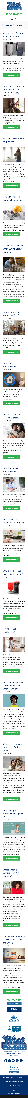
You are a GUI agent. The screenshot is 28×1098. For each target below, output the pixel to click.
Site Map (14, 1090)
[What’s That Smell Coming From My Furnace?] (14, 887)
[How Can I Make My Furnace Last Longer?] (14, 212)
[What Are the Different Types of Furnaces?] (14, 49)
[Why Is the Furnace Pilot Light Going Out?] (14, 587)
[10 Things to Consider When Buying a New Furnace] (14, 264)
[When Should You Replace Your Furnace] (14, 535)
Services (5, 1077)
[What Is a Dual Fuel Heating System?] (14, 430)
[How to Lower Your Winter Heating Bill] (14, 328)
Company (15, 1081)
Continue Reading (13, 75)
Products (14, 1077)
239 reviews (16, 1069)
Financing (7, 1081)
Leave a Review (14, 1072)
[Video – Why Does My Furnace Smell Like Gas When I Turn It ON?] (14, 700)
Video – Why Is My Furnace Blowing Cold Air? (13, 813)
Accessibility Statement (14, 1093)
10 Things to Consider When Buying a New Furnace (13, 248)
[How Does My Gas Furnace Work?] (14, 379)
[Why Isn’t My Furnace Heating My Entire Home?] (14, 763)
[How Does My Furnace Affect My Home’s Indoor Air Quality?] (14, 105)
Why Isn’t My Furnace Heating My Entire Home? (13, 747)
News (22, 1081)
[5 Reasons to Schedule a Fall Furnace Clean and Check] (14, 955)
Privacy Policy (14, 1088)
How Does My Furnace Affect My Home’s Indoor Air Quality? (13, 89)
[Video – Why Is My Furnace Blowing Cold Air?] (14, 828)
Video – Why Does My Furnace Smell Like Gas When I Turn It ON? (14, 685)
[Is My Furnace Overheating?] (14, 644)
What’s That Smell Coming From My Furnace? (11, 872)
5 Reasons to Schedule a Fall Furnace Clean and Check (14, 939)
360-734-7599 (14, 14)
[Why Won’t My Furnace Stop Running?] (14, 154)
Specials (22, 1077)
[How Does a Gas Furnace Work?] (14, 484)
